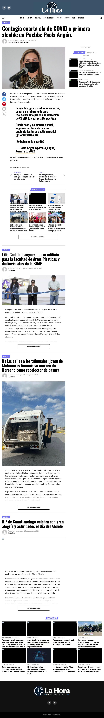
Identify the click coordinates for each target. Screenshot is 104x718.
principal (26, 167)
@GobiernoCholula (27, 135)
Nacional (29, 18)
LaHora (12, 270)
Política (38, 18)
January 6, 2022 (25, 151)
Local (22, 18)
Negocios (81, 18)
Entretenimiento (48, 18)
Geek (73, 18)
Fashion (59, 18)
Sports (67, 18)
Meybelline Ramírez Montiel (19, 42)
